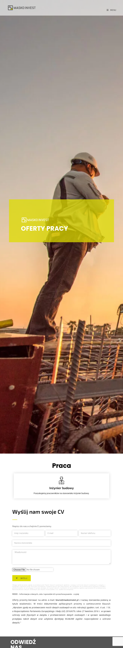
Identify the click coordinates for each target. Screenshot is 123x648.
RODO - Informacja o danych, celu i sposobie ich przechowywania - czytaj (45, 594)
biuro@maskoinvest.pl (67, 600)
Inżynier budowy (61, 488)
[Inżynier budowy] (61, 480)
